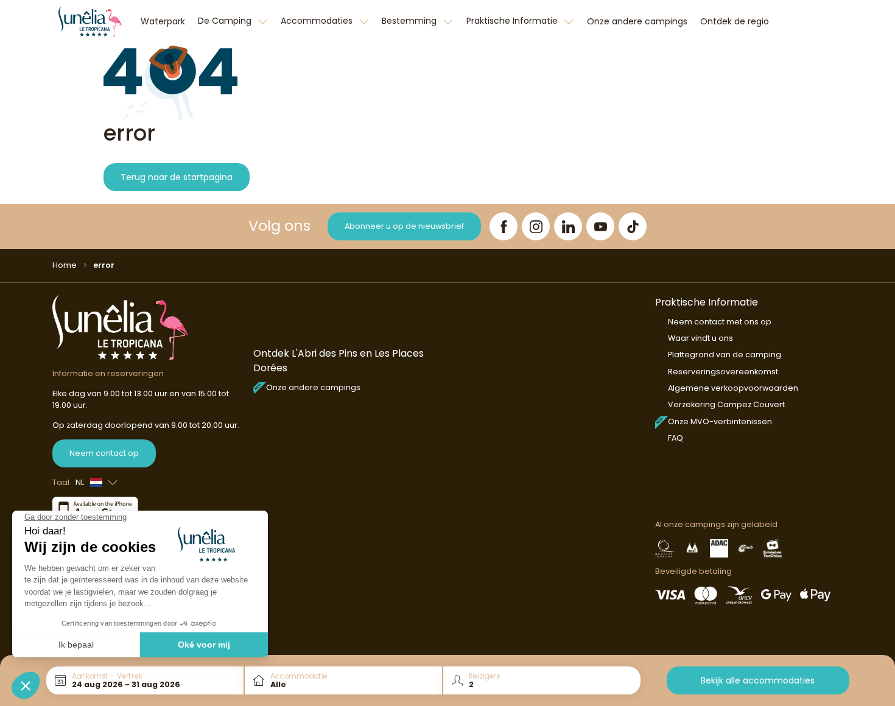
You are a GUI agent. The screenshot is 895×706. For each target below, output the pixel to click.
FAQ (675, 438)
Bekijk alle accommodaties (758, 680)
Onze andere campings (637, 21)
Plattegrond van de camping (724, 354)
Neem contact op (104, 453)
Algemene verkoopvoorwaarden (733, 388)
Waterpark (163, 21)
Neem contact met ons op (719, 321)
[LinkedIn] (568, 226)
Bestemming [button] (410, 21)
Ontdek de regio (734, 21)
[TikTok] (633, 226)
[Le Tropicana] (90, 21)
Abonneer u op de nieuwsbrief (404, 226)
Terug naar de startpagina (177, 177)
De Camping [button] (226, 21)
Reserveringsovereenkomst (723, 371)
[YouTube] (600, 226)
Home (64, 265)
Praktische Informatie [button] (513, 21)
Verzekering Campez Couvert (726, 404)
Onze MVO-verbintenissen (720, 421)
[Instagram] (536, 226)
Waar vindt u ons (700, 338)
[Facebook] (504, 226)
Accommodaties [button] (318, 21)
